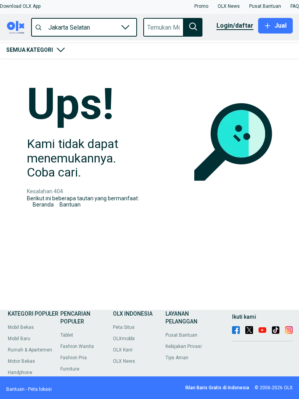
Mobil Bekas (21, 327)
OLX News (124, 361)
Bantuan (70, 204)
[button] (20, 6)
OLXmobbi (124, 338)
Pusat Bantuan (181, 335)
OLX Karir (123, 350)
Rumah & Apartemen (30, 350)
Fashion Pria (73, 357)
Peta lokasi (40, 389)
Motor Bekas (21, 361)
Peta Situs (124, 327)
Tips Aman (176, 357)
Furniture (69, 369)
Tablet (66, 335)
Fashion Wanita (77, 346)
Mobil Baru (19, 338)
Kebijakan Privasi (183, 346)
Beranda (43, 204)
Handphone (20, 372)
